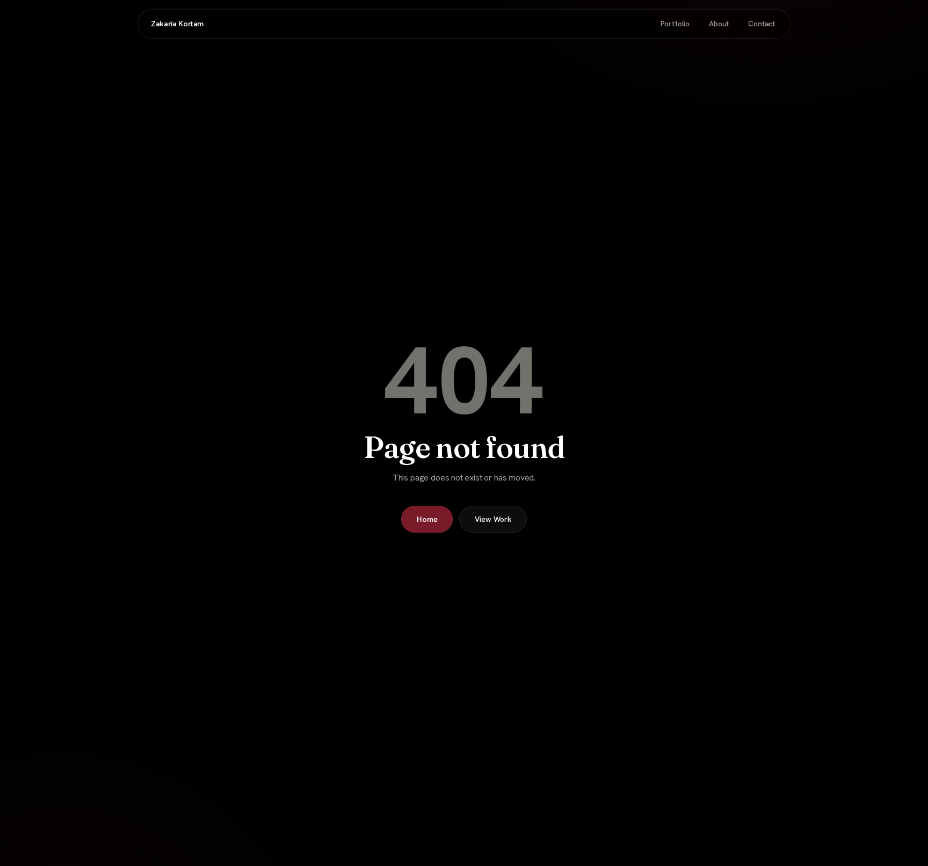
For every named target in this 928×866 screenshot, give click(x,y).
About (719, 23)
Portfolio (675, 23)
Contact (761, 23)
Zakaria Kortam (177, 23)
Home (427, 519)
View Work (493, 519)
